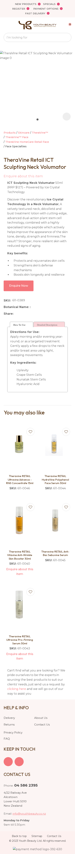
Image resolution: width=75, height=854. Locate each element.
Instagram (19, 761)
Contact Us (42, 724)
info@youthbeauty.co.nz (29, 813)
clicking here (16, 689)
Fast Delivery (35, 13)
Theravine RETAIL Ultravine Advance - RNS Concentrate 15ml (19, 479)
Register (18, 8)
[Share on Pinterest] (32, 314)
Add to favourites (30, 432)
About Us (40, 718)
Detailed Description (47, 325)
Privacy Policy (13, 732)
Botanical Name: (17, 307)
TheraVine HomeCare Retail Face (27, 142)
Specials (49, 4)
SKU (7, 300)
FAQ (7, 738)
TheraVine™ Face (16, 137)
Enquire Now (18, 285)
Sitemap (36, 836)
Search (67, 37)
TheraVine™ (40, 132)
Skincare (23, 132)
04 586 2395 (26, 785)
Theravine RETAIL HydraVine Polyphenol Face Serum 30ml (55, 479)
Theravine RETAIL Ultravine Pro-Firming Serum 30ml (19, 640)
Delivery (9, 718)
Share (8, 313)
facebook (8, 761)
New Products (25, 4)
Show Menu (6, 25)
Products (10, 132)
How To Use (19, 325)
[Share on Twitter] (20, 314)
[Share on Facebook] (15, 314)
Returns (9, 724)
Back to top (19, 836)
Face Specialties (16, 146)
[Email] (26, 314)
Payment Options (45, 8)
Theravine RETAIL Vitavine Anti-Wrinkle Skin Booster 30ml (19, 555)
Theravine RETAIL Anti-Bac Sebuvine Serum (55, 553)
